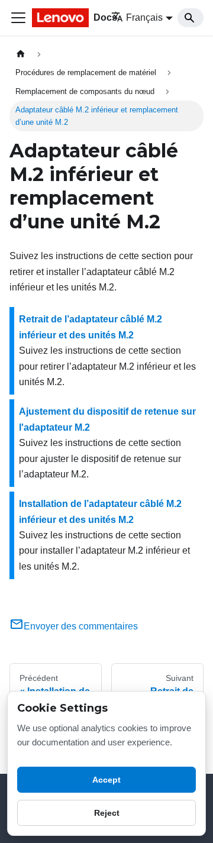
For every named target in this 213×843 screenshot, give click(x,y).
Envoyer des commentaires (81, 626)
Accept (106, 779)
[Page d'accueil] (20, 54)
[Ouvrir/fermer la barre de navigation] (18, 18)
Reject (107, 813)
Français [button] (144, 17)
